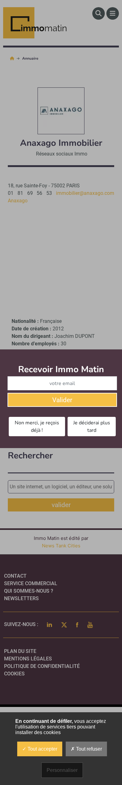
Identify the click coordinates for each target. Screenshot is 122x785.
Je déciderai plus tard (91, 426)
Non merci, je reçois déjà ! (37, 426)
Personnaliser (62, 770)
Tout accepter (41, 749)
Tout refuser (88, 749)
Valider (62, 400)
